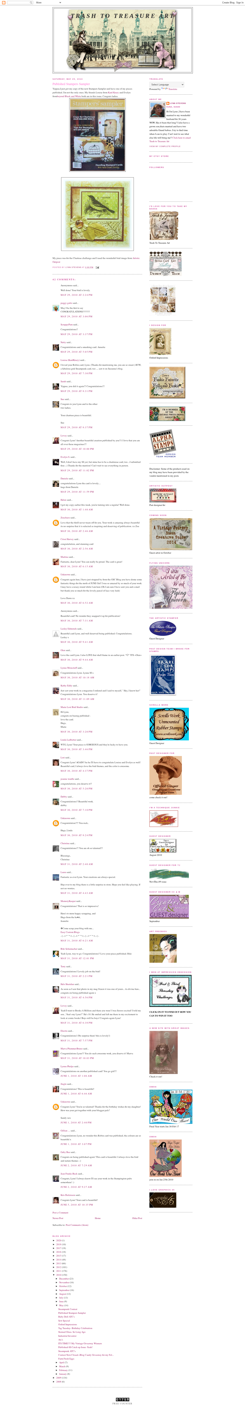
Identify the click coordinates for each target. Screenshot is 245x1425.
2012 (59, 1267)
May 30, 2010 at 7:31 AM (77, 620)
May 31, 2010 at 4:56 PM (77, 997)
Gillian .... (65, 1130)
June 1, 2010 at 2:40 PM (76, 1122)
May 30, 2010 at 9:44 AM (77, 659)
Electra (64, 1030)
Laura (63, 872)
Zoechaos (65, 517)
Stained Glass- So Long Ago (72, 1331)
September (64, 1290)
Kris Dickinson (68, 1195)
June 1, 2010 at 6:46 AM (76, 1093)
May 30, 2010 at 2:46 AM (77, 531)
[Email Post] (97, 267)
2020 (59, 1240)
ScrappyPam (67, 324)
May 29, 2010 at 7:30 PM (77, 373)
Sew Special (64, 1320)
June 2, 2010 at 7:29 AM (76, 1165)
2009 (59, 1377)
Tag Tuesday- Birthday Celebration (75, 1328)
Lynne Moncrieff (69, 667)
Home (98, 1218)
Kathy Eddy (66, 685)
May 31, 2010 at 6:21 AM (77, 940)
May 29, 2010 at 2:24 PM (77, 294)
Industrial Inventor (67, 1335)
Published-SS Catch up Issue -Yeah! (75, 1347)
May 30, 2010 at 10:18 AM (77, 677)
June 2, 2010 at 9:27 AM (76, 1186)
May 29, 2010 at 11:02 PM (77, 470)
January (63, 1373)
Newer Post (58, 1218)
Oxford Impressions (67, 1324)
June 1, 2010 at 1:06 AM (76, 1075)
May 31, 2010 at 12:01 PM (77, 958)
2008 (59, 1381)
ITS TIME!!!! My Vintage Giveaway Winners (80, 1343)
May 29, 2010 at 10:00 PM (77, 448)
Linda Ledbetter (68, 739)
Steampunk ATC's (67, 1351)
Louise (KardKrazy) (70, 360)
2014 (59, 1259)
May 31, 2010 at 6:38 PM (77, 1022)
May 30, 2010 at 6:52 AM (77, 602)
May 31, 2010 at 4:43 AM (77, 893)
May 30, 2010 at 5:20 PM (77, 788)
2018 (59, 1244)
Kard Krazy (113, 92)
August (63, 1293)
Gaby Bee (66, 1152)
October (63, 1286)
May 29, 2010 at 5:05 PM (77, 351)
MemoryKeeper (68, 901)
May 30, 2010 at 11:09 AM (77, 699)
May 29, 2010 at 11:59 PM (77, 491)
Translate (172, 89)
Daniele (64, 478)
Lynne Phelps (67, 1066)
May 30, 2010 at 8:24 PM (77, 835)
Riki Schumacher (69, 948)
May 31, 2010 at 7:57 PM (77, 1040)
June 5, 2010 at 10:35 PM (77, 1204)
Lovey (64, 435)
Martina (64, 556)
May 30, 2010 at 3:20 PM (77, 731)
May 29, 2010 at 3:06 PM (77, 316)
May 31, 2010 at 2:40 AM (77, 864)
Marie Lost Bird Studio (72, 707)
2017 (59, 1248)
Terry (63, 966)
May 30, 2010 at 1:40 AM (77, 509)
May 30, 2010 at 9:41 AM (77, 642)
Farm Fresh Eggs (66, 1358)
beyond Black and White (69, 96)
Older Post (137, 1218)
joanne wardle (67, 778)
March (62, 1366)
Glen (63, 650)
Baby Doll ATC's (66, 1316)
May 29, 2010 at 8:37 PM (77, 427)
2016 (59, 1251)
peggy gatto (66, 303)
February (63, 1370)
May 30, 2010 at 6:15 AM (77, 566)
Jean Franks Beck (69, 1173)
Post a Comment (60, 1212)
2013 (59, 1263)
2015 (59, 1255)
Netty (63, 342)
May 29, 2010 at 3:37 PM (77, 334)
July (61, 1297)
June (61, 1301)
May (61, 1305)
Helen (63, 499)
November (64, 1282)
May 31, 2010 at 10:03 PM (77, 1058)
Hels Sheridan (67, 984)
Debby (64, 796)
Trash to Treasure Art (123, 15)
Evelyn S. (65, 456)
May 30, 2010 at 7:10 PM (77, 809)
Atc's (60, 1339)
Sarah (63, 381)
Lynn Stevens (178, 103)
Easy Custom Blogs (70, 932)
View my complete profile (165, 146)
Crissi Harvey (67, 539)
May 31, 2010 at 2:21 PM (77, 976)
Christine (65, 843)
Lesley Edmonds (69, 628)
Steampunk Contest (67, 1309)
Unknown (65, 574)
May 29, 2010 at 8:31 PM (77, 391)
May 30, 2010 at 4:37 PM (77, 770)
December (64, 1278)
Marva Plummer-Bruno (72, 1048)
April (62, 1362)
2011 (59, 1270)
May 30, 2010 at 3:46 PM (77, 749)
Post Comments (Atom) (77, 1225)
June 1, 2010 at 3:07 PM (76, 1144)
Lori (63, 757)
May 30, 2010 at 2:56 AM (77, 548)
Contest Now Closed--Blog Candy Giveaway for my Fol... (86, 1354)
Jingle (64, 1083)
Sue (62, 399)
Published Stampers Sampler (72, 1312)
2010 (59, 1274)
